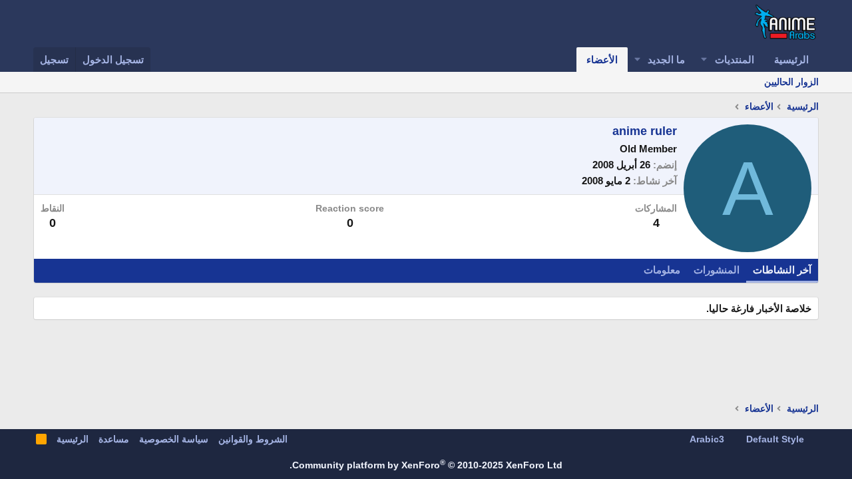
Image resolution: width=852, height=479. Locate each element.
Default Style (776, 439)
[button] (704, 59)
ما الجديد (666, 59)
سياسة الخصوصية (173, 439)
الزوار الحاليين (791, 82)
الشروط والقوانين (253, 439)
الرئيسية (791, 59)
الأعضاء (602, 59)
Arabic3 (708, 439)
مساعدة (114, 439)
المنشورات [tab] (717, 269)
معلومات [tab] (662, 269)
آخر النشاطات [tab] (782, 269)
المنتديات (734, 59)
